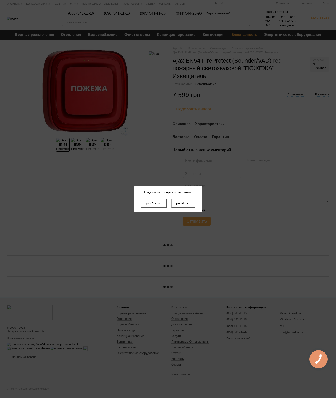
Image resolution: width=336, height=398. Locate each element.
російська (183, 203)
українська (154, 203)
